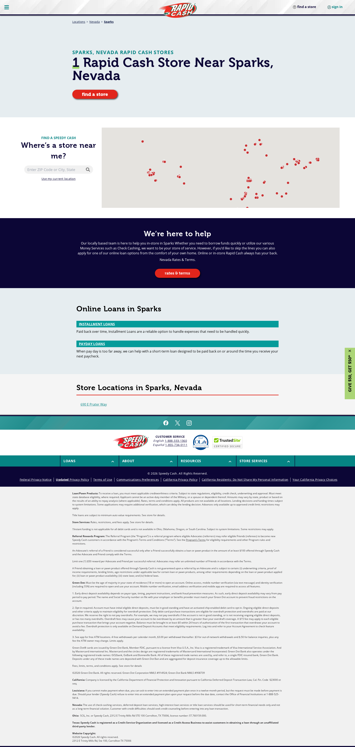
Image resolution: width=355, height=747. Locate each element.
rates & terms (177, 273)
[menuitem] (89, 461)
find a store (95, 94)
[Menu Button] (7, 7)
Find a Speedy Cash (58, 138)
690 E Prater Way (94, 404)
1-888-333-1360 (176, 441)
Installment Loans (97, 324)
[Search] (88, 169)
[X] (177, 423)
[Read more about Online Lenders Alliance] (200, 442)
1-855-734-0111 (176, 445)
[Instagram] (189, 423)
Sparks (109, 22)
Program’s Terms (196, 540)
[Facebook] (165, 423)
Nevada (94, 22)
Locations (78, 22)
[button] (260, 144)
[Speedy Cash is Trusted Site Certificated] (227, 442)
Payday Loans (92, 344)
